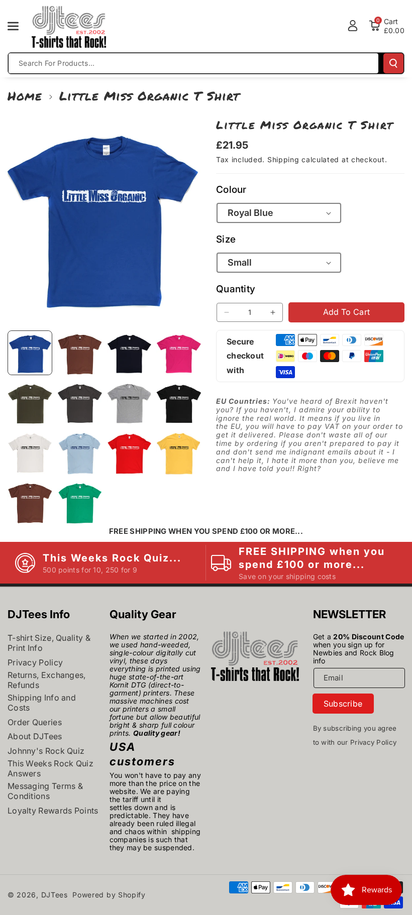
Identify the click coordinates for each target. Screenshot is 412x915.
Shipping (283, 159)
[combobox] (193, 63)
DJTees (54, 894)
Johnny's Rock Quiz (46, 751)
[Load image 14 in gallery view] (79, 502)
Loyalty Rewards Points (53, 811)
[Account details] (353, 26)
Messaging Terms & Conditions (45, 791)
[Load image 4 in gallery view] (178, 352)
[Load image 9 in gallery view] (30, 452)
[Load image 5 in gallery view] (30, 402)
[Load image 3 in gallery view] (129, 352)
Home (25, 95)
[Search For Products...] (393, 63)
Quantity (235, 289)
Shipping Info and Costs (42, 703)
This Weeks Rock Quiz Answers (50, 768)
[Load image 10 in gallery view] (79, 452)
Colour (231, 189)
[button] (19, 26)
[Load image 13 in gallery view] (30, 502)
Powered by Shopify (109, 894)
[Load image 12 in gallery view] (178, 452)
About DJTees (35, 736)
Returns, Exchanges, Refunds (47, 680)
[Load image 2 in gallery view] (79, 352)
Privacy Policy (35, 662)
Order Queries (35, 722)
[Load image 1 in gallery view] (30, 352)
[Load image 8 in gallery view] (178, 402)
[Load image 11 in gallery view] (129, 452)
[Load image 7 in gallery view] (129, 402)
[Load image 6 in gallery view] (79, 402)
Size (226, 239)
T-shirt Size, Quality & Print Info (49, 643)
